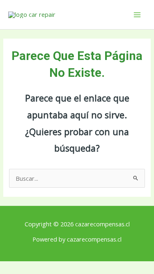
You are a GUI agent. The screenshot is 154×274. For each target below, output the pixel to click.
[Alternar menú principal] (137, 14)
